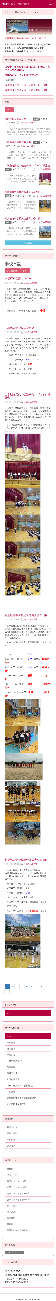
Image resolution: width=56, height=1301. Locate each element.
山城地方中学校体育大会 (18, 142)
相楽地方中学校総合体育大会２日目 (24, 192)
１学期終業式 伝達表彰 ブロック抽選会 (27, 165)
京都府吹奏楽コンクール (18, 118)
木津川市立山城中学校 (15, 4)
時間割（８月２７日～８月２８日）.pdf (26, 89)
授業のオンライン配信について (21, 75)
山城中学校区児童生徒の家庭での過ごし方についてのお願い (27, 68)
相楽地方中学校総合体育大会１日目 (24, 218)
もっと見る (28, 242)
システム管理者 (28, 122)
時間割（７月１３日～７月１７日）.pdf (26, 85)
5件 (8, 109)
